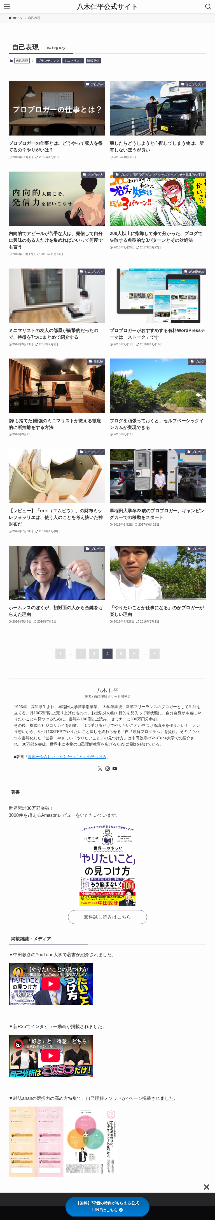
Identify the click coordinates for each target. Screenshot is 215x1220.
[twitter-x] (100, 769)
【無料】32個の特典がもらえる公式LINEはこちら (107, 1206)
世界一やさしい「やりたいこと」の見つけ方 (67, 756)
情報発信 (93, 60)
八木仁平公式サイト (107, 6)
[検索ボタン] (208, 6)
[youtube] (115, 769)
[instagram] (107, 769)
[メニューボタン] (6, 6)
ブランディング (48, 60)
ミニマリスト (73, 60)
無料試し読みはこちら (107, 917)
